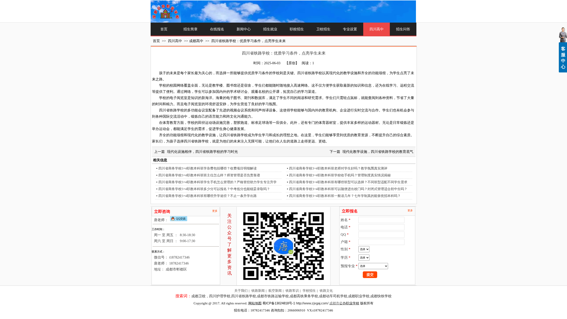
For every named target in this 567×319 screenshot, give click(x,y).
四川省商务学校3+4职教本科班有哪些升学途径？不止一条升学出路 (207, 196)
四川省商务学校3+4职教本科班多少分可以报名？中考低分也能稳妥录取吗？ (214, 189)
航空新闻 (275, 290)
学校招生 (309, 290)
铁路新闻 (258, 290)
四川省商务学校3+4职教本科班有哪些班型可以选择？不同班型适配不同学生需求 (348, 182)
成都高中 (196, 41)
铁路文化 (326, 290)
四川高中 (175, 41)
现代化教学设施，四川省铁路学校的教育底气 (377, 152)
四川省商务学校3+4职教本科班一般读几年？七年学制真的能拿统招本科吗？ (345, 196)
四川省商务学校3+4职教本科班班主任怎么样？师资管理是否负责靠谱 (209, 175)
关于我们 (241, 290)
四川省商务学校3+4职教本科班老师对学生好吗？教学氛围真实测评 (338, 168)
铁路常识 (292, 290)
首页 (156, 41)
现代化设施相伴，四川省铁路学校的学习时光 (202, 152)
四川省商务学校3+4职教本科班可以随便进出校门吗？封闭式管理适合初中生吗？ (348, 189)
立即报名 (350, 211)
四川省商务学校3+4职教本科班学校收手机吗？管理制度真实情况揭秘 (340, 175)
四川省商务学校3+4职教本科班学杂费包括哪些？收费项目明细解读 (207, 168)
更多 (214, 211)
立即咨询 (162, 211)
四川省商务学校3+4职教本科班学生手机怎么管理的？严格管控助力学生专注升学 (217, 182)
